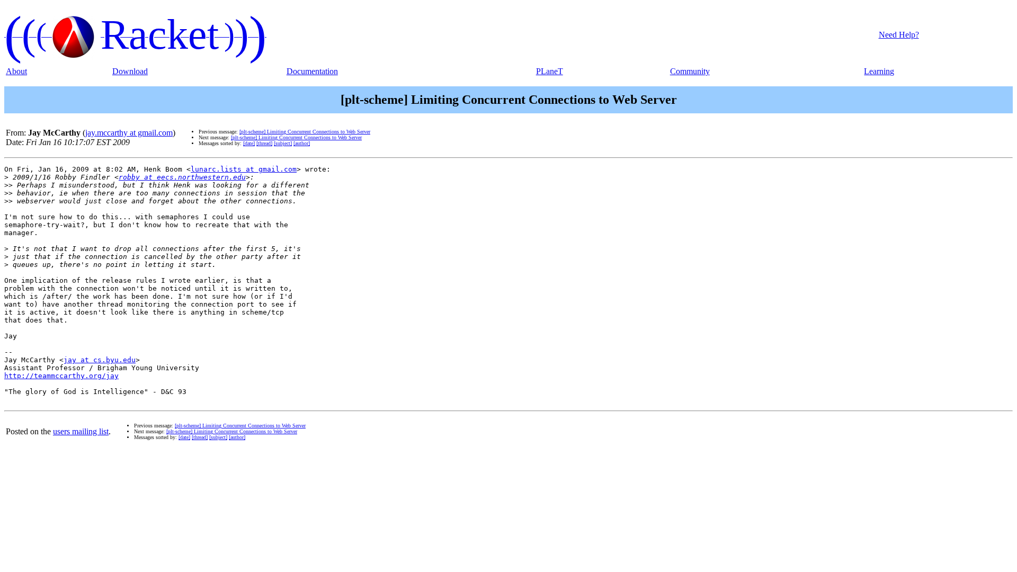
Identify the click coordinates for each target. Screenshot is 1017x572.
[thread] (264, 143)
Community (690, 71)
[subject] (283, 143)
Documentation (312, 71)
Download (130, 71)
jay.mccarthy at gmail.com (129, 132)
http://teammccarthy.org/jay (61, 376)
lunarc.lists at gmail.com (244, 169)
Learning (879, 71)
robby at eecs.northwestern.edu (182, 177)
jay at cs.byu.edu (100, 360)
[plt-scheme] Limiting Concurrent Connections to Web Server (304, 132)
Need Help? (899, 34)
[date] (249, 143)
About (16, 71)
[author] (301, 143)
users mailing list (81, 431)
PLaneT (549, 71)
